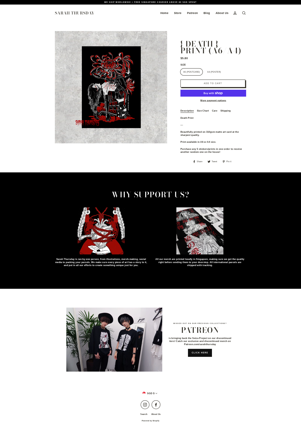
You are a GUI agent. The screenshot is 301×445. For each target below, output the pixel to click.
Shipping (225, 110)
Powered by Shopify (150, 421)
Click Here (200, 353)
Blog (206, 13)
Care (214, 110)
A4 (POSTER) (214, 72)
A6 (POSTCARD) (191, 72)
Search (143, 414)
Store (178, 13)
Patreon (192, 13)
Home (164, 13)
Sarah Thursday (75, 13)
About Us (222, 13)
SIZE (183, 64)
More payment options (213, 100)
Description (187, 110)
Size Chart (203, 110)
